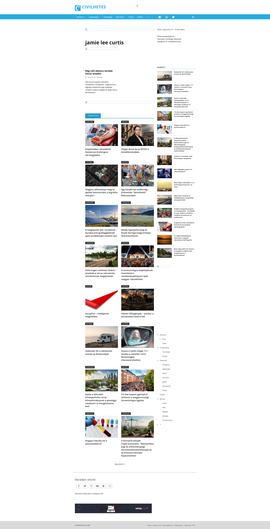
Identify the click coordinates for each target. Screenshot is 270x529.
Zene (164, 343)
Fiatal (131, 17)
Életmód (120, 17)
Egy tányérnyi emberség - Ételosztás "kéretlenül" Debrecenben (135, 192)
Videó (139, 17)
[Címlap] (78, 8)
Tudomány (93, 17)
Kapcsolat (187, 525)
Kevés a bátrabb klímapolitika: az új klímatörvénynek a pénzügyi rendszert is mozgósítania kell (100, 400)
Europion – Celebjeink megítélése (97, 315)
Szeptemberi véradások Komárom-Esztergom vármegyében (98, 152)
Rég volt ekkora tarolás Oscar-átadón (99, 72)
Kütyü (164, 356)
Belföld (125, 122)
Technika (89, 162)
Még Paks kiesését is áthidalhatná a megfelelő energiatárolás (184, 198)
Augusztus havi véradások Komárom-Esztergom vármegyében (184, 225)
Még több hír (119, 464)
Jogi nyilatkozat (168, 525)
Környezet (90, 203)
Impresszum (157, 525)
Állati (164, 390)
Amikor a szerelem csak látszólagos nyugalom (183, 157)
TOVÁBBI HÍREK (94, 116)
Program (166, 365)
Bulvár (88, 286)
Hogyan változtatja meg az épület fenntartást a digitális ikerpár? (101, 192)
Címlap (149, 525)
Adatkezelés (178, 525)
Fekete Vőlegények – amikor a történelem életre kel (137, 315)
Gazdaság (107, 17)
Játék (164, 382)
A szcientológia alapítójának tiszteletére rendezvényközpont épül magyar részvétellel (137, 275)
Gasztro (165, 377)
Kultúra (80, 17)
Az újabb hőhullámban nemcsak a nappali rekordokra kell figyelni (183, 238)
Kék (163, 407)
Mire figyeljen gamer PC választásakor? (183, 170)
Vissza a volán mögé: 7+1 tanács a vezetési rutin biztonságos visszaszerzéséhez (134, 355)
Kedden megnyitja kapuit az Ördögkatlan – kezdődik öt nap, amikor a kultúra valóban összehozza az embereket (184, 213)
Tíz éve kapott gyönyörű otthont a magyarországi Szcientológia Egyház (135, 397)
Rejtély (165, 411)
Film (164, 339)
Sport (164, 373)
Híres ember (99, 77)
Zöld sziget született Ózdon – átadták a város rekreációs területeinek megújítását (101, 273)
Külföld (125, 243)
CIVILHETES (94, 7)
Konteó (165, 416)
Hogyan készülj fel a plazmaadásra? (96, 442)
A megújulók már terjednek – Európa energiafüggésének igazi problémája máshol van (101, 232)
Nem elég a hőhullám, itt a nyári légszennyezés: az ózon (184, 185)
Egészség (89, 122)
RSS (194, 525)
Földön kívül (167, 420)
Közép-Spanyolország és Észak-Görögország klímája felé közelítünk (136, 232)
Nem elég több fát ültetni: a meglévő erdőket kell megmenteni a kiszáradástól (184, 252)
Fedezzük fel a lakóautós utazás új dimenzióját (98, 352)
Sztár (164, 403)
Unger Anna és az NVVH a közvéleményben (135, 150)
